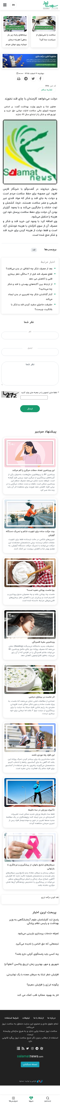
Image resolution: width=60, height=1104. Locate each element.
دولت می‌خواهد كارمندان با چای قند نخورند (31, 99)
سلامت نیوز (45, 5)
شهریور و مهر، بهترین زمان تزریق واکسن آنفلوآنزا (31, 964)
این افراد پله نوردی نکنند (43, 755)
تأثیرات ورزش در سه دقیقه (41, 809)
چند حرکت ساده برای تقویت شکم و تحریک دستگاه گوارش (30, 533)
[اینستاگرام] (32, 1049)
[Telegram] (26, 78)
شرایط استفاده (12, 1017)
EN (13, 5)
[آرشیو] (18, 1049)
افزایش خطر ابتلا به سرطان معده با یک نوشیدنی (33, 974)
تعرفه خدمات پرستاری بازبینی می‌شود (38, 933)
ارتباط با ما (39, 1017)
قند (33, 249)
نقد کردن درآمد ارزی (50, 897)
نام (30, 331)
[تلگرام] (37, 1049)
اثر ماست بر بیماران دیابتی (42, 696)
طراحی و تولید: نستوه (27, 1081)
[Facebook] (40, 78)
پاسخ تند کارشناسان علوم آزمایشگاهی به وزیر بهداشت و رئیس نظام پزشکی (34, 921)
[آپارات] (42, 1049)
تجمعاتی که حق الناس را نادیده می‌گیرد (37, 944)
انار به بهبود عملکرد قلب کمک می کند (38, 995)
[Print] (19, 78)
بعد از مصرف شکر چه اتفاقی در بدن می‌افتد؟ (29, 268)
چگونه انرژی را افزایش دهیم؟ (43, 985)
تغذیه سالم (46, 89)
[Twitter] (33, 78)
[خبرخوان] (23, 1049)
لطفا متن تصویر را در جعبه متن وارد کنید (40, 392)
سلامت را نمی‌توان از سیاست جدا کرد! (46, 37)
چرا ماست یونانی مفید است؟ (41, 590)
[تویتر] (28, 1049)
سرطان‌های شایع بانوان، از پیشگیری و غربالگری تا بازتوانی (31, 866)
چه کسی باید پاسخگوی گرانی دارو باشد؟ (37, 954)
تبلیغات (26, 1017)
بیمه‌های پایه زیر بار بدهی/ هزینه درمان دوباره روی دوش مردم (16, 39)
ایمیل (30, 348)
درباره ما (52, 1017)
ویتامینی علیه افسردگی (43, 642)
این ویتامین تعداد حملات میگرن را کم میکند (33, 470)
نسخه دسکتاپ (30, 1064)
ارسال (30, 408)
